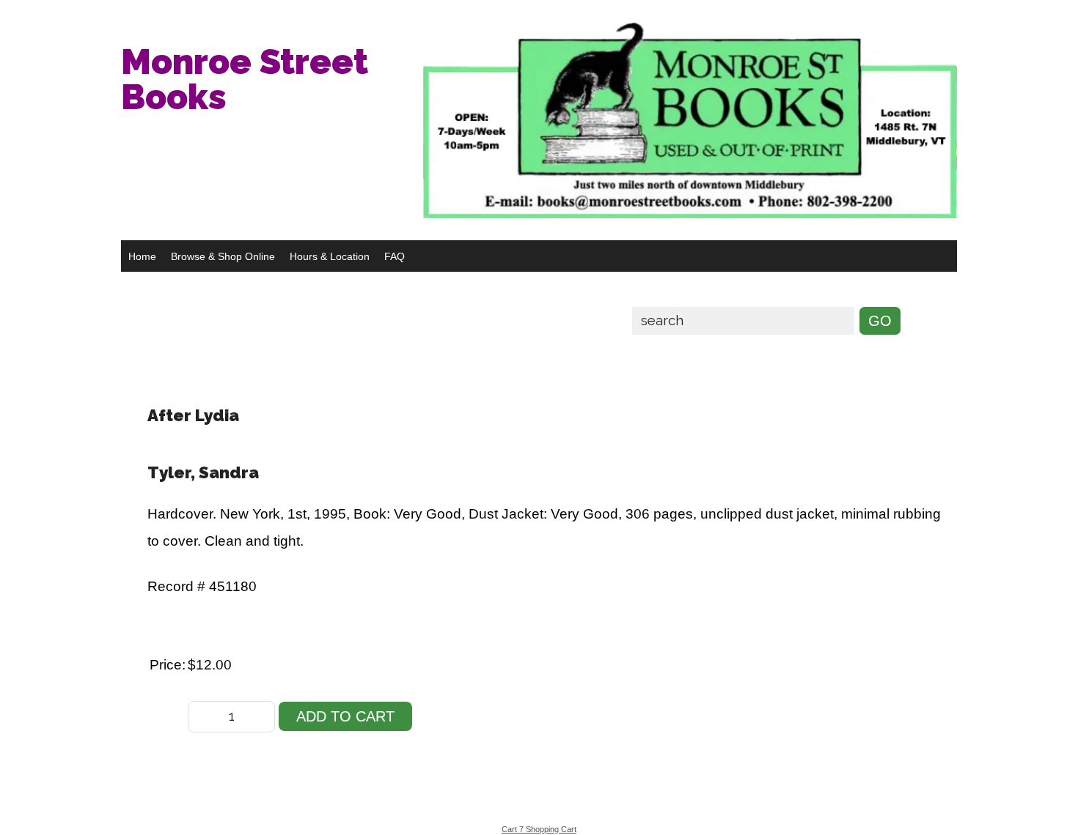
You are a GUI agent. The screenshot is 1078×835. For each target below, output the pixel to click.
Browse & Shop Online (223, 256)
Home (142, 256)
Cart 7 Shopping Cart (539, 829)
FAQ (394, 256)
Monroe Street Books (244, 79)
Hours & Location (330, 256)
